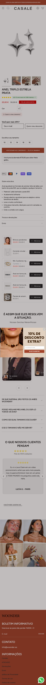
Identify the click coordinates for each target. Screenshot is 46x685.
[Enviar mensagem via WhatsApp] (41, 680)
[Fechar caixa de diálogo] (44, 329)
